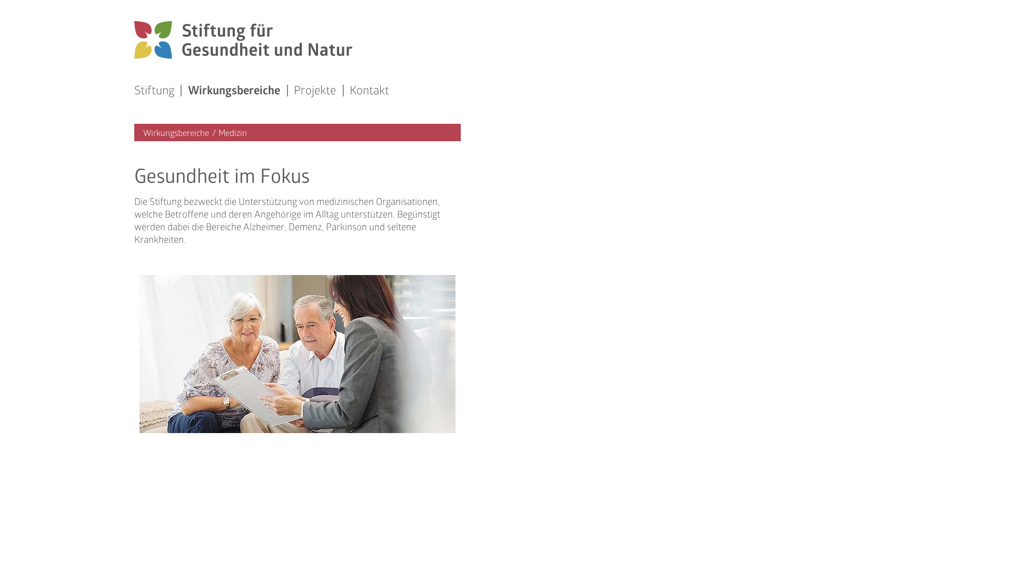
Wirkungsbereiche (234, 91)
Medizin (233, 132)
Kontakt (369, 89)
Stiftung (154, 89)
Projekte (315, 89)
